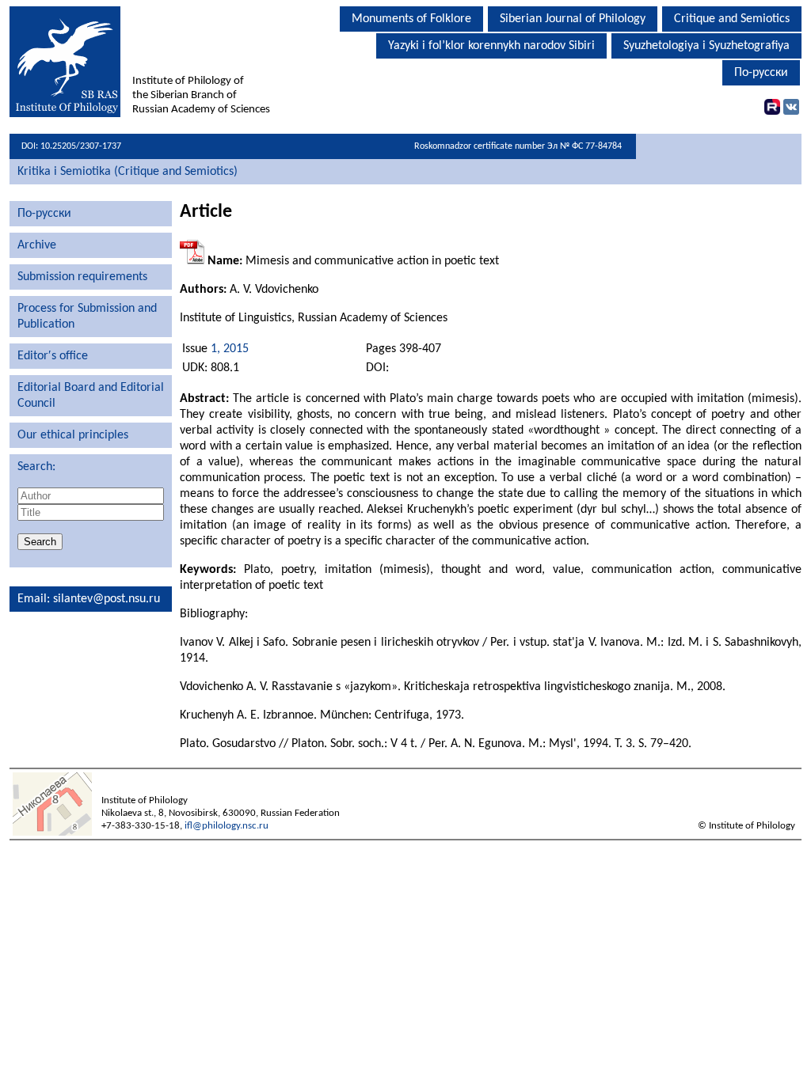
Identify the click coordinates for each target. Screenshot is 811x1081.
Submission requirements (82, 277)
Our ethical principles (72, 435)
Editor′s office (52, 356)
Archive (36, 245)
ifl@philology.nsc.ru (226, 826)
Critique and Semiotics (732, 19)
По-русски (761, 72)
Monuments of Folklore (411, 19)
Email (32, 599)
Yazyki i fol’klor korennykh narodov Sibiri (491, 46)
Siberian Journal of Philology (572, 19)
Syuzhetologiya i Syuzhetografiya (706, 46)
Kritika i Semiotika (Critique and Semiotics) (127, 171)
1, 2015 (230, 349)
